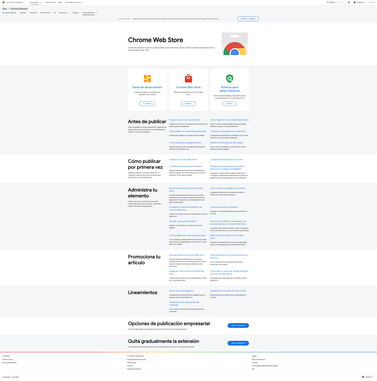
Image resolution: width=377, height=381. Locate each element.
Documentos (34, 2)
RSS (253, 369)
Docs (4, 8)
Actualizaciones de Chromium (136, 359)
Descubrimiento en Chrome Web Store (187, 255)
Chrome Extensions (19, 8)
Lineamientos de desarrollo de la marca (228, 291)
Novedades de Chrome (73, 2)
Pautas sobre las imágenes (181, 291)
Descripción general (9, 13)
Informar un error (7, 359)
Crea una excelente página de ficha (185, 142)
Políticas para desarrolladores (229, 89)
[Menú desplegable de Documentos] (41, 2)
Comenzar (22, 13)
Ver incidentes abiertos (9, 362)
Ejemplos (76, 13)
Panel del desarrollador (147, 87)
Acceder (372, 2)
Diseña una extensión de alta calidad (226, 142)
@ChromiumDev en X (259, 359)
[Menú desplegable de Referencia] (68, 12)
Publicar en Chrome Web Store (183, 159)
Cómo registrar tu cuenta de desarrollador (229, 120)
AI (54, 13)
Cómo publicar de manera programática (187, 235)
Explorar (188, 104)
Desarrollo (33, 13)
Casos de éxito (50, 2)
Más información (238, 325)
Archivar (130, 365)
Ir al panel (147, 104)
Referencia (62, 13)
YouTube (254, 362)
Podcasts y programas (134, 369)
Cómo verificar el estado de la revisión (227, 188)
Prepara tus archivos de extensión (184, 120)
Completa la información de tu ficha (226, 159)
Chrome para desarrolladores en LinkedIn (265, 365)
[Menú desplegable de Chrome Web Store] (97, 12)
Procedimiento (45, 13)
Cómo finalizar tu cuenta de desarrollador (188, 131)
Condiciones (6, 377)
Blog (60, 2)
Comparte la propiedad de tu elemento (228, 131)
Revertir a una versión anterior (183, 221)
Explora (229, 104)
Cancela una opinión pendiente (224, 207)
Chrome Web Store (88, 13)
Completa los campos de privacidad (185, 166)
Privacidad (15, 377)
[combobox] (336, 2)
